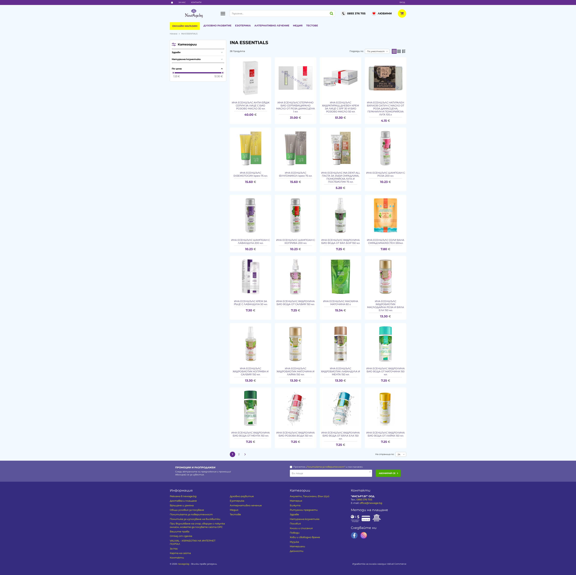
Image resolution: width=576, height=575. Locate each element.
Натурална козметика (186, 59)
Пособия (295, 523)
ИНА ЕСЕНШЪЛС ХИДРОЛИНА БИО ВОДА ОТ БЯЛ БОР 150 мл (340, 241)
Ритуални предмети (304, 510)
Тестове (312, 25)
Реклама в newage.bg (183, 496)
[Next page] (245, 454)
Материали (297, 546)
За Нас (182, 2)
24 (399, 454)
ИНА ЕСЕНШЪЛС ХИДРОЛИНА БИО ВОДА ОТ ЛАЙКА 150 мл (385, 434)
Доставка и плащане (183, 500)
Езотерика (243, 25)
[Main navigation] (223, 13)
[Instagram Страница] (363, 535)
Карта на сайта (180, 553)
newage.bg (183, 564)
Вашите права (179, 531)
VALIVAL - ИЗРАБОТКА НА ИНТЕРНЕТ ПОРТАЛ (192, 542)
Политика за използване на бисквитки (195, 519)
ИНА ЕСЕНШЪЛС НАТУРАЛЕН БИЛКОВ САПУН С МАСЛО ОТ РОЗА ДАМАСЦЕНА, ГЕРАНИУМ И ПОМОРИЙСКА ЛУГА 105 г (385, 108)
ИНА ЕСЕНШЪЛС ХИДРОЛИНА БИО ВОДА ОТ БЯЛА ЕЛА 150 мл (340, 435)
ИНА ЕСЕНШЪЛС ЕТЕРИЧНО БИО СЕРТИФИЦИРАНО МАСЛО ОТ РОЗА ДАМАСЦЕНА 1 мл (295, 107)
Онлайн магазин (184, 26)
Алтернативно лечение (271, 25)
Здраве (176, 52)
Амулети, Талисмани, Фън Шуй (309, 496)
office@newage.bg (371, 503)
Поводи (295, 532)
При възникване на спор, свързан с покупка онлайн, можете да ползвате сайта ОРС (197, 525)
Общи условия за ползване (187, 510)
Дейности (296, 551)
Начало (173, 33)
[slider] (173, 72)
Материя (296, 500)
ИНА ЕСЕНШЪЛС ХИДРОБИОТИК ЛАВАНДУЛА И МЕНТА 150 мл (340, 371)
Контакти (196, 2)
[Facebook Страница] (354, 535)
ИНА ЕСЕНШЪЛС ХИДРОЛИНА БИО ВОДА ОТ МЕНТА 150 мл (250, 434)
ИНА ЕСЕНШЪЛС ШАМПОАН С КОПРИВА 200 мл (295, 241)
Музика (294, 541)
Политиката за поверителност (325, 466)
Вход (402, 2)
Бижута (295, 505)
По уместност (376, 51)
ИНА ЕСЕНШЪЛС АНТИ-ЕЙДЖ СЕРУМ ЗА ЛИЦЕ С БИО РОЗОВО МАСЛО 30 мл (250, 105)
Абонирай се (387, 473)
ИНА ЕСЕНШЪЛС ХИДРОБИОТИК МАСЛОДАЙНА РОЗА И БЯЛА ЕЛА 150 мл (385, 306)
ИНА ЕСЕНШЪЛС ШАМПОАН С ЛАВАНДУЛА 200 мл (250, 241)
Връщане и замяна (182, 505)
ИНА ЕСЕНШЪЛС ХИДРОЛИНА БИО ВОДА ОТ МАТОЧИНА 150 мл (385, 371)
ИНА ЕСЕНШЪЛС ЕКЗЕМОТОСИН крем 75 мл (250, 174)
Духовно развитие (217, 25)
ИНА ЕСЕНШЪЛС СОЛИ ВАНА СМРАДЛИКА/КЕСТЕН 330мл (385, 241)
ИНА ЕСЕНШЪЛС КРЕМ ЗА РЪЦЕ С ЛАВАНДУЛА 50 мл (250, 303)
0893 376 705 (364, 499)
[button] (394, 51)
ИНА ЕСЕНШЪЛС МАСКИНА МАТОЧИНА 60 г (340, 303)
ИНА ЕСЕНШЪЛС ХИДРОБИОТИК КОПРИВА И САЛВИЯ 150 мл (250, 371)
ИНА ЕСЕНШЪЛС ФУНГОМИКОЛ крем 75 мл (295, 174)
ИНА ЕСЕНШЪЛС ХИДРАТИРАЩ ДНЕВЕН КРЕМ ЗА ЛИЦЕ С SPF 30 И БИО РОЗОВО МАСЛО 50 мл (340, 107)
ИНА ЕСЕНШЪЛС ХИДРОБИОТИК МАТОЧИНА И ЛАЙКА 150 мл (295, 371)
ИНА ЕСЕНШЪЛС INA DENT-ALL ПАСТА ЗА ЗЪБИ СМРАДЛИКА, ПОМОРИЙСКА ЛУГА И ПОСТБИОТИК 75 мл (340, 177)
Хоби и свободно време (305, 537)
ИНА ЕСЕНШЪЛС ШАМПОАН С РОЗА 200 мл (385, 174)
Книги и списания (301, 528)
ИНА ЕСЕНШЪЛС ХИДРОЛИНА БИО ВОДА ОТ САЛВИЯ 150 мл (295, 303)
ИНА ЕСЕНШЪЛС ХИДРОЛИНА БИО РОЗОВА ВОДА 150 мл (295, 434)
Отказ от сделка (181, 536)
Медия (298, 25)
